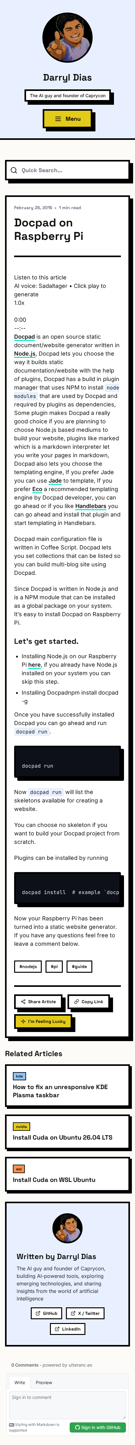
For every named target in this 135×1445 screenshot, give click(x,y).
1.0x (19, 302)
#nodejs (28, 966)
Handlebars (90, 506)
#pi (54, 966)
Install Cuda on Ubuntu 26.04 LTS (62, 1137)
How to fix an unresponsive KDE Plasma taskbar (60, 1091)
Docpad (24, 336)
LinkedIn (71, 1329)
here (34, 664)
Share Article (42, 1001)
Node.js (24, 353)
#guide (79, 966)
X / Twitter (89, 1313)
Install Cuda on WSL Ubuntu (54, 1180)
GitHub (50, 1313)
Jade (55, 480)
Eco (37, 489)
